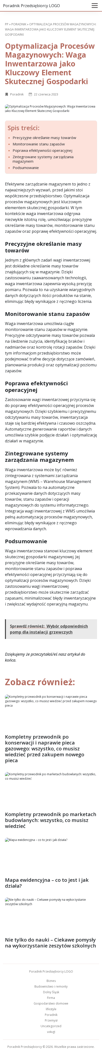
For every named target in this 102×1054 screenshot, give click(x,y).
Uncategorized (51, 1026)
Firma (51, 998)
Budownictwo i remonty (51, 986)
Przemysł (51, 1020)
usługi (51, 1032)
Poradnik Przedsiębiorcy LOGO (31, 5)
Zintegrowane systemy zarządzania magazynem (43, 159)
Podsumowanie (26, 167)
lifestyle (51, 1009)
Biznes (51, 981)
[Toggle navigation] (94, 5)
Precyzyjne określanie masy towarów (44, 137)
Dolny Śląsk (51, 992)
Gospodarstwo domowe (51, 1003)
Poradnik (18, 24)
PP (6, 24)
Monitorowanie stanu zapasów (39, 144)
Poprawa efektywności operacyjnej (42, 150)
